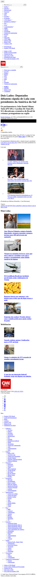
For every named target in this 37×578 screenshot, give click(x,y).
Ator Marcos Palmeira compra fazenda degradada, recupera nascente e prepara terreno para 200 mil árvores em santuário (18, 234)
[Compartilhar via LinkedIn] (4, 125)
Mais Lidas (5, 211)
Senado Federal (12, 458)
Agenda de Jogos (12, 523)
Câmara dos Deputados (14, 456)
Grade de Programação (10, 417)
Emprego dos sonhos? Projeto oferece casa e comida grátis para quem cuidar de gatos (17, 319)
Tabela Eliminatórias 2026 (15, 528)
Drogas (10, 549)
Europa (10, 498)
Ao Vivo (10, 430)
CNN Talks (7, 39)
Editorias (8, 428)
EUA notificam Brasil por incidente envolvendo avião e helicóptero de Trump (16, 278)
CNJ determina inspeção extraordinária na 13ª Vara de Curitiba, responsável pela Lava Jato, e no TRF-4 (20, 197)
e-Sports (10, 538)
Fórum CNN (7, 40)
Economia (7, 18)
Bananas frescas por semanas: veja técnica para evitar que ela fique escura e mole (18, 298)
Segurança (10, 466)
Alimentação (11, 543)
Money (6, 74)
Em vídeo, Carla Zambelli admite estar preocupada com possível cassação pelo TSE (20, 179)
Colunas (6, 421)
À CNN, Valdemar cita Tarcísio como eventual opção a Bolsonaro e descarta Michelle (18, 163)
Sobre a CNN (8, 51)
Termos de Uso (8, 54)
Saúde (5, 28)
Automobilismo (12, 535)
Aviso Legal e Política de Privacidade (14, 566)
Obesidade (10, 551)
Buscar (6, 5)
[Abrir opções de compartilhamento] (3, 127)
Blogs (5, 419)
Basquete (10, 532)
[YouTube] (5, 402)
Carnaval (10, 511)
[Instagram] (5, 403)
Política (6, 7)
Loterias (10, 489)
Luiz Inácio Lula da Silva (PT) (9, 142)
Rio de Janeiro (11, 473)
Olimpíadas (11, 531)
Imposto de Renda (12, 486)
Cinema (10, 514)
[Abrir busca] (25, 5)
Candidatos (7, 91)
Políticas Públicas (12, 461)
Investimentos (11, 481)
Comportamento (8, 27)
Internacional (7, 10)
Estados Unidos (12, 497)
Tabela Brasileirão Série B (15, 526)
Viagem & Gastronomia (10, 33)
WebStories (6, 324)
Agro (5, 13)
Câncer (9, 548)
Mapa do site (7, 424)
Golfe (9, 537)
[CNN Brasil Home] (10, 65)
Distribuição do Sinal (10, 57)
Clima (9, 467)
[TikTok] (5, 408)
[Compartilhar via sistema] (1, 128)
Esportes (6, 16)
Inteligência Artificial (9, 21)
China (9, 506)
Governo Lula (11, 455)
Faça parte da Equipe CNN (11, 58)
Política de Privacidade (10, 52)
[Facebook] (5, 400)
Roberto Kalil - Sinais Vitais (15, 542)
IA (5, 81)
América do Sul (5, 144)
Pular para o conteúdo (10, 70)
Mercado (10, 480)
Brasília (10, 476)
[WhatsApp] (5, 410)
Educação (6, 37)
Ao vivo (6, 71)
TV (8, 520)
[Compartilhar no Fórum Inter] (1, 130)
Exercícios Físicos (12, 545)
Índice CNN (7, 90)
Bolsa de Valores (12, 484)
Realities (10, 517)
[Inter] (5, 396)
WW (5, 76)
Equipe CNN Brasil (9, 48)
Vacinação (10, 546)
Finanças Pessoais (12, 487)
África (9, 501)
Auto (5, 36)
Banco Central (11, 483)
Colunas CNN (8, 43)
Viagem (10, 561)
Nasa (9, 554)
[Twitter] (5, 398)
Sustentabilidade (12, 490)
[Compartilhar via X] (2, 125)
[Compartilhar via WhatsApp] (5, 125)
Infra (5, 15)
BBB (9, 509)
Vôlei (9, 534)
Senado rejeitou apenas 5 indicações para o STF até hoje (16, 341)
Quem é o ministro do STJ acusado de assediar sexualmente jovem (17, 358)
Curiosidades (11, 557)
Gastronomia (11, 562)
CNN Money (7, 20)
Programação (7, 46)
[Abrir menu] (2, 2)
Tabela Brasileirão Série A (15, 525)
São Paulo (10, 472)
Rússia (9, 504)
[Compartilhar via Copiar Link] (7, 125)
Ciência (6, 30)
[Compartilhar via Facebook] (1, 125)
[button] (18, 335)
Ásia (9, 500)
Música (10, 515)
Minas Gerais (11, 475)
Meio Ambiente (12, 469)
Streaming (10, 518)
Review (6, 34)
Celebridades (11, 512)
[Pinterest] (5, 407)
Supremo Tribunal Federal (15, 459)
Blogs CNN (7, 42)
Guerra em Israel (12, 495)
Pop (5, 23)
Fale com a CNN (8, 55)
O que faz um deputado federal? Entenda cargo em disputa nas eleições (17, 375)
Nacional (6, 11)
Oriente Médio (11, 503)
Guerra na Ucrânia (13, 494)
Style (5, 25)
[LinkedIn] (5, 405)
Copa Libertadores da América (16, 529)
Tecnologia (7, 31)
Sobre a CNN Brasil (9, 565)
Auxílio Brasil (11, 470)
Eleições (6, 8)
